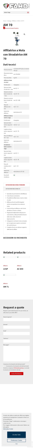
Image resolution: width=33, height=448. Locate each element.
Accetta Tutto (16, 435)
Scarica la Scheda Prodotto (12, 28)
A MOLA (18, 21)
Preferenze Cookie (16, 440)
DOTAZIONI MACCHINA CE (13, 189)
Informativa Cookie (8, 429)
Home (4, 21)
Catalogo (9, 21)
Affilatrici (14, 21)
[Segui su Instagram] (13, 394)
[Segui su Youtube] (19, 394)
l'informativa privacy (19, 368)
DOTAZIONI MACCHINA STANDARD (15, 185)
